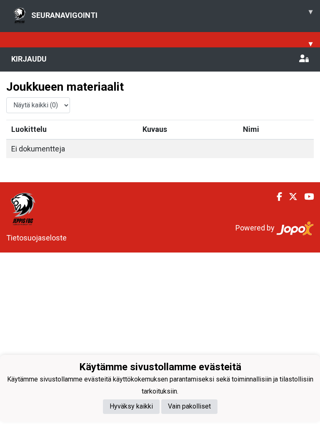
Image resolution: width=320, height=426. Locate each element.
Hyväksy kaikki (131, 406)
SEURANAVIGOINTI (171, 13)
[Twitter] (290, 196)
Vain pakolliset (189, 406)
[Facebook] (276, 196)
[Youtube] (306, 196)
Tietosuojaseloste (36, 237)
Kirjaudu (29, 58)
